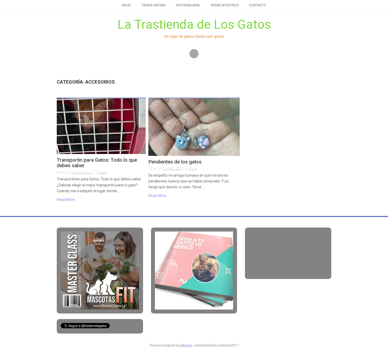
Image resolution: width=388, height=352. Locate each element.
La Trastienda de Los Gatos (194, 24)
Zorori (103, 172)
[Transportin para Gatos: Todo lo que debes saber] (101, 126)
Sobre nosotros (225, 5)
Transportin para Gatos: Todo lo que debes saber (97, 162)
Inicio (126, 5)
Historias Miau (188, 5)
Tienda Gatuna (153, 5)
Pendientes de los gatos (175, 162)
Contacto (257, 5)
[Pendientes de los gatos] (194, 127)
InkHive (186, 345)
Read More (66, 199)
